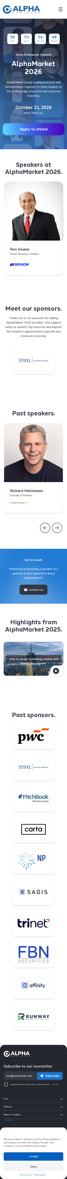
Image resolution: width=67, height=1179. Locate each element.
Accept (33, 1156)
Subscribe (52, 1076)
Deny (33, 1167)
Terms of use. (26, 1175)
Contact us (36, 590)
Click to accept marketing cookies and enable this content (33, 660)
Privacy (55, 1084)
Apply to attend (33, 129)
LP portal (8, 1120)
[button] (45, 528)
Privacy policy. (40, 1175)
